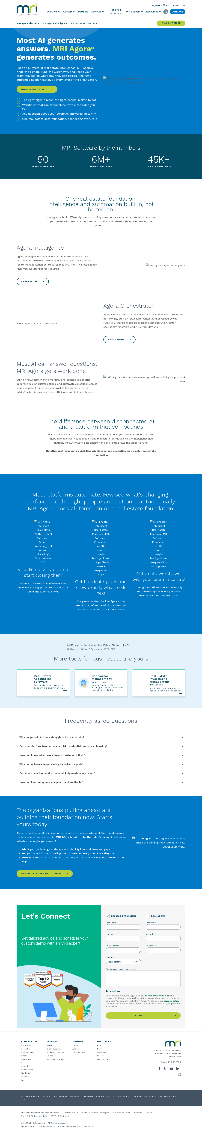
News (99, 1049)
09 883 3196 (174, 1062)
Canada (24, 1077)
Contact (75, 1045)
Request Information (123, 916)
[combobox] (123, 961)
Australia (25, 1049)
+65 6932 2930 (102, 1096)
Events (100, 1056)
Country (109, 957)
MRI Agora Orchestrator (84, 23)
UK (22, 1063)
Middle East (26, 1073)
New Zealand (27, 1052)
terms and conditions (157, 995)
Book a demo (158, 916)
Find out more (171, 23)
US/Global (26, 1045)
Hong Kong (26, 1059)
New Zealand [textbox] (115, 962)
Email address (112, 946)
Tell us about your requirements (121, 969)
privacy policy (171, 1001)
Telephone (151, 946)
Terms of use (113, 991)
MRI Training (102, 1059)
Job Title (150, 934)
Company (110, 934)
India (23, 1080)
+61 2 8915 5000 (72, 1096)
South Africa (27, 1070)
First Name (111, 923)
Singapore (26, 1056)
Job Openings (78, 1052)
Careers (75, 1049)
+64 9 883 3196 (43, 1096)
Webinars (101, 1052)
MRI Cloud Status (55, 1059)
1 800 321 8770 (123, 1096)
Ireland (24, 1066)
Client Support (53, 1049)
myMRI (50, 1045)
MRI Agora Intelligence (55, 23)
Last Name (151, 923)
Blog (99, 1045)
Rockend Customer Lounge (56, 1054)
